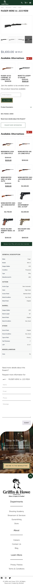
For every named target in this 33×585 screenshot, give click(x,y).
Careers (16, 540)
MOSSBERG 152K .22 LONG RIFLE (7, 152)
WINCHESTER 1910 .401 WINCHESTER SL (25, 179)
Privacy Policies (16, 565)
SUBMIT (26, 423)
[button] (30, 2)
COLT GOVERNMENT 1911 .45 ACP (23, 205)
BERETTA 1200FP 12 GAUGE (24, 77)
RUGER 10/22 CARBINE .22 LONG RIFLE (6, 77)
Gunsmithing (16, 519)
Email (4, 455)
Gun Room (8, 7)
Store (16, 523)
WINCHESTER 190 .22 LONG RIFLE (24, 152)
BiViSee (21, 583)
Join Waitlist (7, 100)
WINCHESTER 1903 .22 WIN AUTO (6, 179)
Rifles (14, 7)
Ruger (19, 7)
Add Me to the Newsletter (16, 466)
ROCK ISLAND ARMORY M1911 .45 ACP (8, 230)
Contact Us (16, 544)
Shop (2, 7)
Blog (16, 548)
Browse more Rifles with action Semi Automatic (16, 244)
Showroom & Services (16, 515)
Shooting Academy (16, 511)
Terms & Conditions (16, 569)
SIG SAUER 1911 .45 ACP (24, 230)
